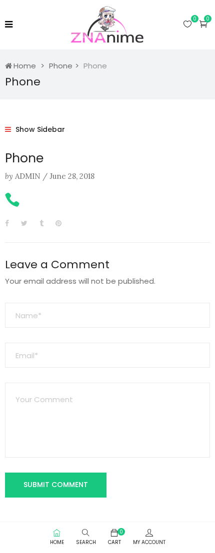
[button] (204, 23)
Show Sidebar (39, 129)
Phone (60, 65)
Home (25, 65)
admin (27, 176)
